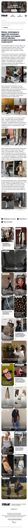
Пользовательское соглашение (14, 514)
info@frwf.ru (14, 509)
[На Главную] (4, 16)
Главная (3, 20)
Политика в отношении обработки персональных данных (14, 515)
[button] (25, 15)
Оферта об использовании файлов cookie (14, 516)
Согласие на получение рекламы (14, 513)
